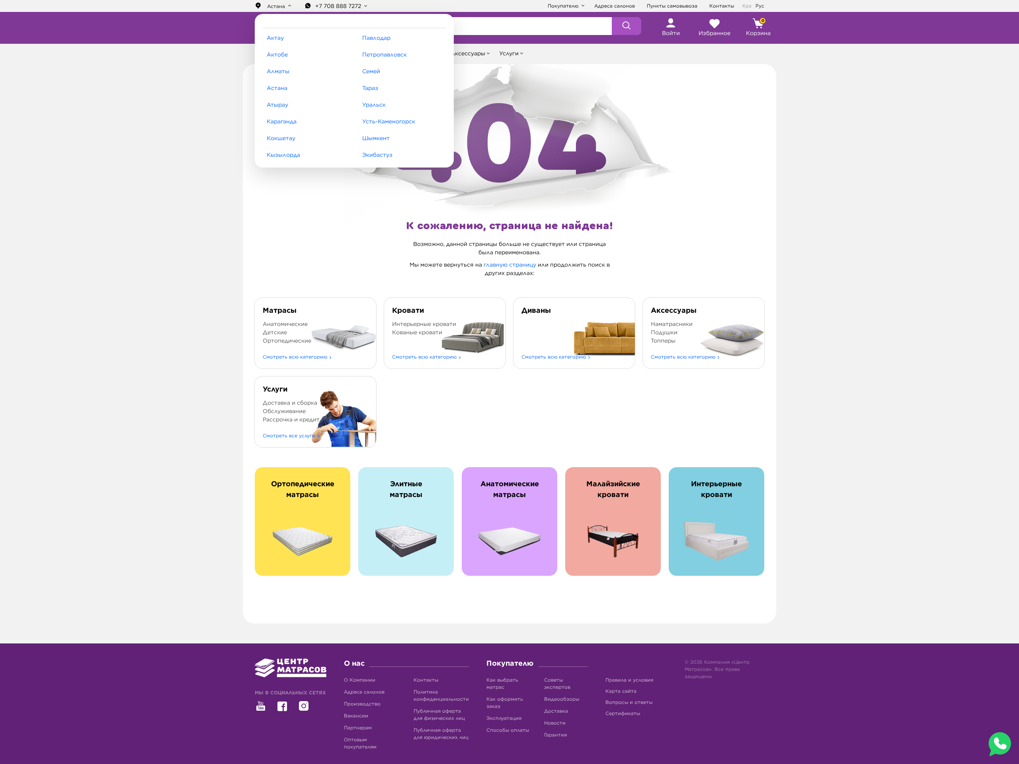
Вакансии (356, 715)
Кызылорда (283, 155)
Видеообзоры (561, 699)
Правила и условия (629, 680)
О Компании (359, 680)
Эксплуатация (503, 718)
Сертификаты (622, 713)
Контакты (721, 6)
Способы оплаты (507, 730)
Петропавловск (384, 55)
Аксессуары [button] (468, 54)
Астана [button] (276, 6)
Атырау (277, 105)
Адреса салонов (614, 6)
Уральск (374, 105)
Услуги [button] (509, 54)
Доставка (556, 711)
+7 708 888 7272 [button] (339, 6)
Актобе (277, 55)
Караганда (282, 122)
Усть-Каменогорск (388, 122)
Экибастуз (377, 155)
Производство (362, 704)
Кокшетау (281, 138)
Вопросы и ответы (628, 702)
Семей (371, 71)
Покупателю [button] (564, 6)
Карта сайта (620, 691)
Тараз (370, 88)
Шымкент (376, 138)
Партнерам (358, 727)
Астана (277, 88)
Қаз (747, 6)
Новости (555, 723)
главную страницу (510, 265)
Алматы (278, 71)
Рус (759, 6)
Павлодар (376, 38)
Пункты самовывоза (672, 6)
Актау (275, 38)
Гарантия (555, 735)
